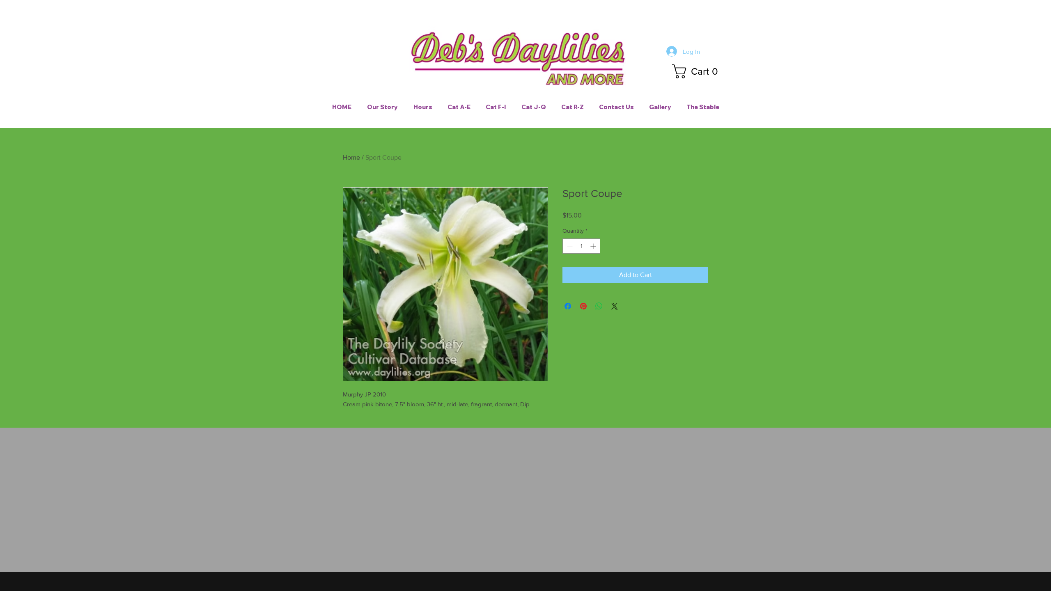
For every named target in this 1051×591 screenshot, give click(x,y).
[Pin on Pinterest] (583, 306)
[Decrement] (569, 246)
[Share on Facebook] (568, 306)
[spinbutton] (581, 246)
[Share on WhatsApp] (599, 306)
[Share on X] (615, 306)
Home (351, 157)
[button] (698, 71)
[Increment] (594, 246)
